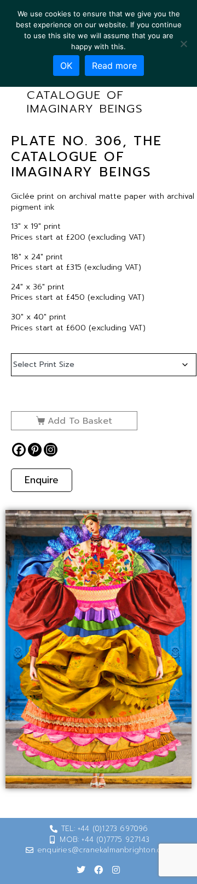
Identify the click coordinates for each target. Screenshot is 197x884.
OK (66, 65)
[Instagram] (50, 449)
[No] (183, 43)
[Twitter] (81, 870)
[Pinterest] (35, 449)
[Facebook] (19, 449)
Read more (114, 65)
